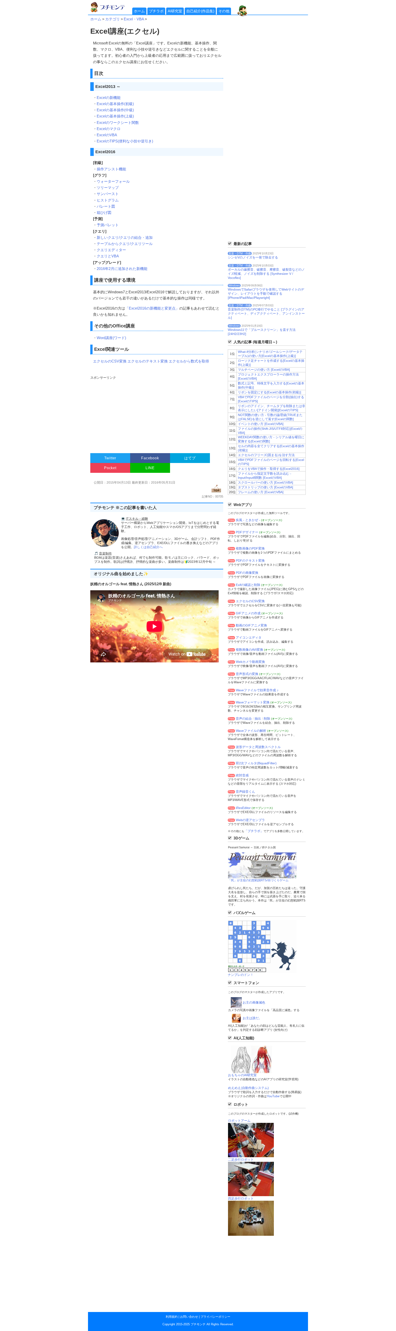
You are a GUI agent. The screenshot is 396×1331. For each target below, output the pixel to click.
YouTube (273, 1096)
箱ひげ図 (104, 213)
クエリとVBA (108, 256)
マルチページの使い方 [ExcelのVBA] (264, 369)
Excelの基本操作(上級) (115, 116)
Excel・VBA (134, 19)
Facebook (150, 458)
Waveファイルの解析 (251, 730)
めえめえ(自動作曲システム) (248, 1088)
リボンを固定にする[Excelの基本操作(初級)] (269, 392)
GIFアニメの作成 (248, 613)
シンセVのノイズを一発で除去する (253, 257)
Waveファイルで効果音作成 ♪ (257, 690)
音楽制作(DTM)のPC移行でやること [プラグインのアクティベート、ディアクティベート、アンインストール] (266, 313)
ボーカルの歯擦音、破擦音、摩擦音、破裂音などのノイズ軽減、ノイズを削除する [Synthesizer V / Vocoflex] (266, 274)
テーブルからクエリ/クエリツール (125, 244)
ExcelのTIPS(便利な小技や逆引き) (125, 141)
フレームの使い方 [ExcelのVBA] (260, 492)
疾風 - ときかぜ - (248, 520)
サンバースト (108, 194)
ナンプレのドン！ (240, 975)
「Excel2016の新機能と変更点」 (152, 308)
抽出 (258, 718)
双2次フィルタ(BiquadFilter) (256, 763)
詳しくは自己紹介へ (148, 547)
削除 (267, 718)
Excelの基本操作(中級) (115, 110)
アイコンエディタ (248, 637)
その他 (223, 11)
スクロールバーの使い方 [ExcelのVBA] (265, 482)
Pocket (110, 468)
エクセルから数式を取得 (189, 361)
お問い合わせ (189, 1316)
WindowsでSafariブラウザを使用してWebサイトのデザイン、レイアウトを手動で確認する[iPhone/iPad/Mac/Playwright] (266, 293)
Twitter (110, 458)
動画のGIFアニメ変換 (251, 625)
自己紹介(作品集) (200, 11)
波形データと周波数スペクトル (258, 747)
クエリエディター (111, 250)
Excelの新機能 (109, 98)
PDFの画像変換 (247, 572)
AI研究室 (175, 11)
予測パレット (108, 225)
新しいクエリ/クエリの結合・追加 (125, 238)
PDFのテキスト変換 (250, 560)
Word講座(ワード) (111, 338)
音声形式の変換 (247, 674)
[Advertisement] (156, 412)
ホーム (139, 11)
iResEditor (243, 808)
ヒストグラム (108, 200)
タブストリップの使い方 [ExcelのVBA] (265, 487)
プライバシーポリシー (215, 1316)
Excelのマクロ (109, 129)
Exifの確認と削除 (248, 585)
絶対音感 (242, 775)
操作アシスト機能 (111, 169)
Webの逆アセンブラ (250, 820)
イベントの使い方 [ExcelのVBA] (260, 424)
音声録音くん (245, 791)
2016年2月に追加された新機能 (122, 269)
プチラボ (156, 11)
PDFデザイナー (247, 532)
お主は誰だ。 (252, 1018)
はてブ (190, 458)
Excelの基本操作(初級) (115, 104)
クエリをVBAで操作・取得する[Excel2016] (269, 469)
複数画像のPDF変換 (250, 548)
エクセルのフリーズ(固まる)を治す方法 (266, 455)
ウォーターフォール (113, 181)
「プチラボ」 (254, 831)
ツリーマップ (108, 188)
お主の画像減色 (254, 1002)
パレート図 (106, 206)
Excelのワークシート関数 (118, 123)
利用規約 (172, 1316)
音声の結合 (244, 718)
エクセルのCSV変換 (109, 361)
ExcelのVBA (107, 135)
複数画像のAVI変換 (249, 649)
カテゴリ (112, 19)
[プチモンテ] (111, 12)
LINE (150, 468)
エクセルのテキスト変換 (147, 361)
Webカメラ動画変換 (250, 662)
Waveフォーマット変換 (253, 702)
